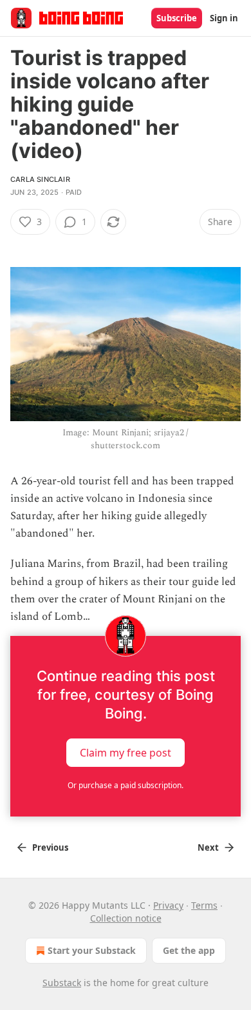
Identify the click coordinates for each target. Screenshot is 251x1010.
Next (208, 847)
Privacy (168, 905)
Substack (61, 982)
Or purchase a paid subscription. (125, 785)
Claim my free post (125, 753)
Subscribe (176, 18)
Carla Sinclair (40, 179)
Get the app (189, 950)
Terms (204, 905)
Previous (50, 847)
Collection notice (126, 918)
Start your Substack (92, 950)
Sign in (224, 18)
